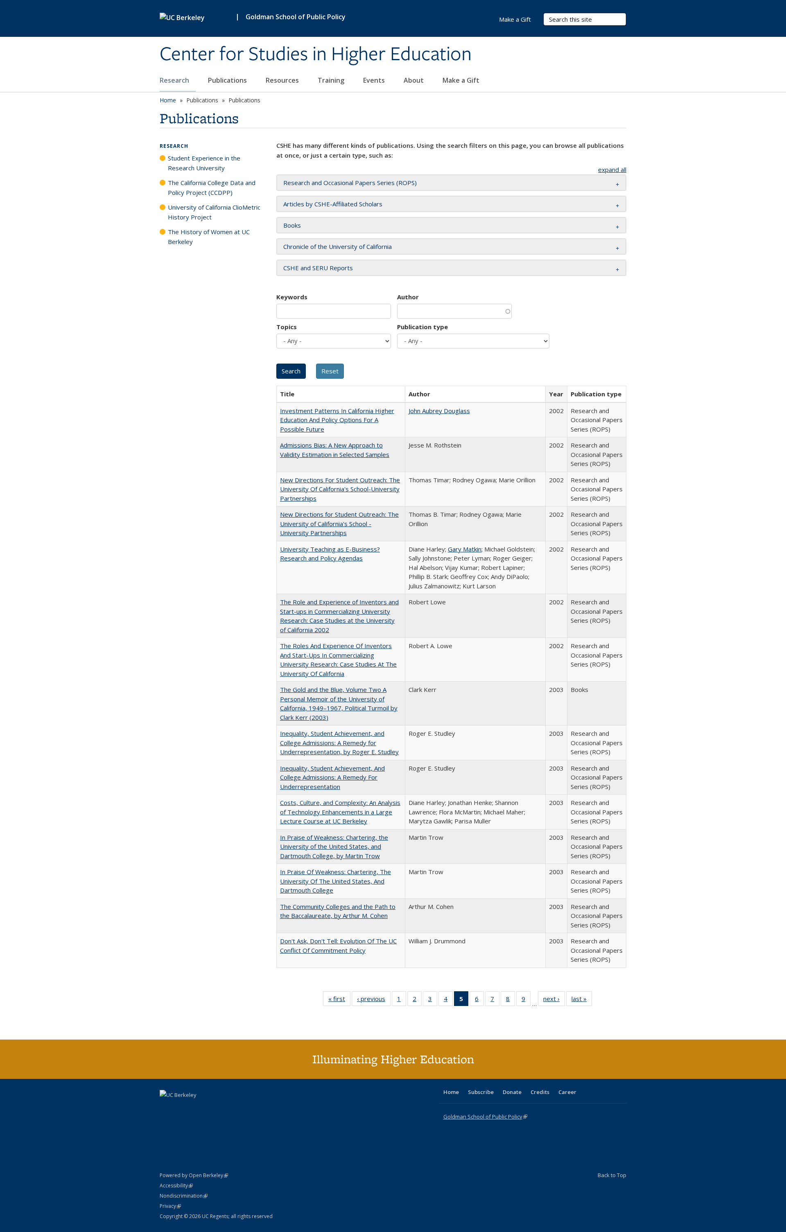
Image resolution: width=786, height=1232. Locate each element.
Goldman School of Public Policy (296, 16)
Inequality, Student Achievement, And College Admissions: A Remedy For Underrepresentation (332, 777)
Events (374, 80)
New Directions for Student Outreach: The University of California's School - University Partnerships (339, 523)
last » (581, 1000)
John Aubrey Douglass (439, 411)
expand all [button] (612, 169)
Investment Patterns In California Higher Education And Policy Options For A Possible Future (337, 420)
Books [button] (292, 225)
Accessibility (176, 1185)
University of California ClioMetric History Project (214, 212)
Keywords (291, 297)
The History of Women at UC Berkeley (209, 237)
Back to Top (612, 1175)
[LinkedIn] (183, 1108)
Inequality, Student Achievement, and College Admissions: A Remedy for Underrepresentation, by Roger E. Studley (339, 742)
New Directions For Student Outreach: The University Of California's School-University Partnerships (340, 489)
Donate (512, 1092)
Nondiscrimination (184, 1195)
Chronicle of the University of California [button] (337, 246)
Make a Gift (461, 80)
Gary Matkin (464, 549)
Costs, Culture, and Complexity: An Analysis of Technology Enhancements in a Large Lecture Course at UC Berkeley (340, 811)
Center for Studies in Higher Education (316, 54)
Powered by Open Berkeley (194, 1175)
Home (168, 100)
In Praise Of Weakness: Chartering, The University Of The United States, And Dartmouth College (335, 881)
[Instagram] (215, 1108)
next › (554, 1000)
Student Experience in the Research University (204, 163)
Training (332, 80)
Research (175, 80)
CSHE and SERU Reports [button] (318, 268)
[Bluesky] (231, 1108)
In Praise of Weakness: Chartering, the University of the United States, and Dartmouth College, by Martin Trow (334, 846)
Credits (540, 1092)
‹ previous (374, 1000)
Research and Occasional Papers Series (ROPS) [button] (350, 183)
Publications (228, 80)
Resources (283, 80)
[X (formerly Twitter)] (167, 1108)
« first (339, 1000)
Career (567, 1092)
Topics (286, 327)
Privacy (170, 1206)
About (414, 80)
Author (408, 297)
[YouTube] (199, 1108)
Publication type (422, 327)
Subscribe (481, 1092)
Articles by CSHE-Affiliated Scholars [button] (332, 204)
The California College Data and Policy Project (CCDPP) (211, 188)
